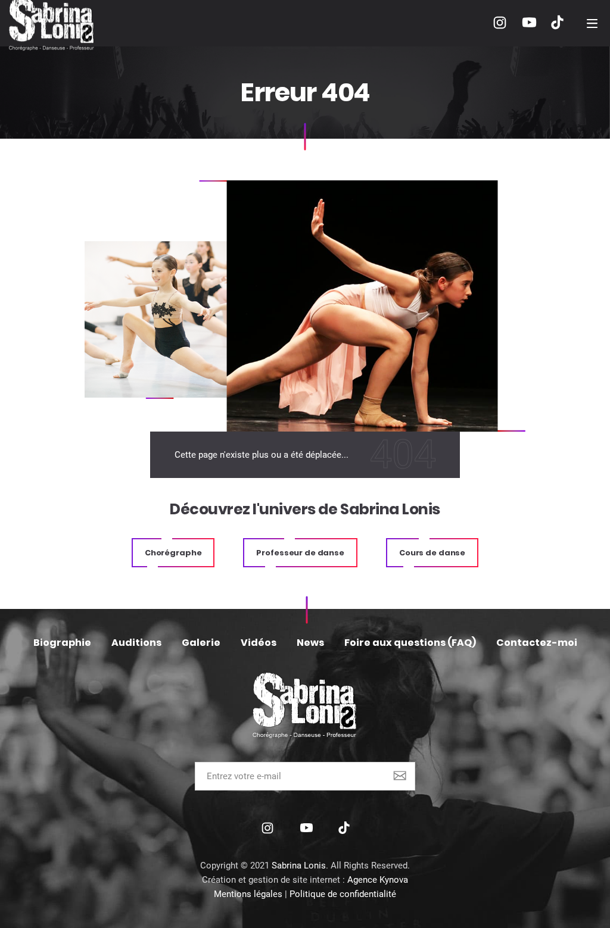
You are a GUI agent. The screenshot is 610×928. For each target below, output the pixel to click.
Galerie (201, 642)
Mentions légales (248, 894)
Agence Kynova (377, 879)
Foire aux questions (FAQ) (410, 642)
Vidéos (258, 642)
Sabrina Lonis (299, 865)
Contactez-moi (536, 642)
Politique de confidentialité (343, 894)
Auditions (136, 642)
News (310, 642)
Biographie (62, 642)
